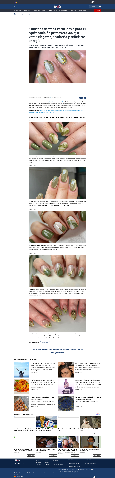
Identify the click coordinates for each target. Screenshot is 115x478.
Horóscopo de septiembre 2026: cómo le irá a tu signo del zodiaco (88, 398)
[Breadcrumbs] (15, 14)
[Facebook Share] (80, 98)
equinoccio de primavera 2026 (56, 102)
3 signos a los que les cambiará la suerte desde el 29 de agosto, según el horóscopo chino (44, 364)
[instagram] (18, 464)
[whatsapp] (25, 464)
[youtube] (20, 464)
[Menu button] (20, 6)
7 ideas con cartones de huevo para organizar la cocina (42, 398)
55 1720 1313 (87, 463)
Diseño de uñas (45, 342)
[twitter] (15, 464)
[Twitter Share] (82, 98)
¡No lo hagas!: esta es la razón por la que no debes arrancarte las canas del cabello (88, 364)
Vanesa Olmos (37, 98)
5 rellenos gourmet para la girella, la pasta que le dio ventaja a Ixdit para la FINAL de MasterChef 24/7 (43, 381)
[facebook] (23, 464)
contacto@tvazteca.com (90, 462)
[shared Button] (85, 98)
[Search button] (100, 6)
